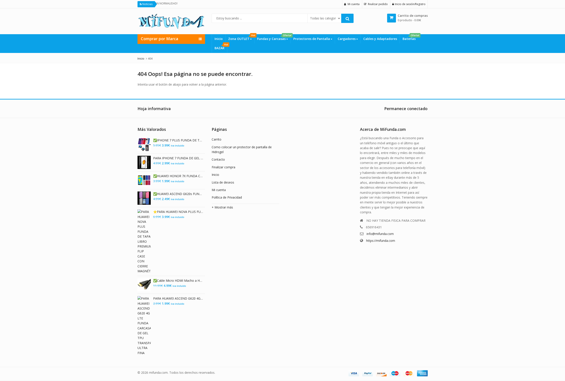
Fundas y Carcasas (273, 37)
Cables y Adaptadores (380, 39)
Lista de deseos (223, 182)
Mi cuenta (219, 190)
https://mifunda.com (380, 240)
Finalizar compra (223, 167)
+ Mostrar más (222, 207)
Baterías (410, 37)
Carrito (216, 139)
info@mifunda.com (380, 234)
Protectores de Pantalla (312, 39)
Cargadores (347, 39)
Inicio (219, 39)
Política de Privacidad (227, 197)
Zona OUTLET (241, 37)
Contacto (218, 159)
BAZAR (221, 46)
